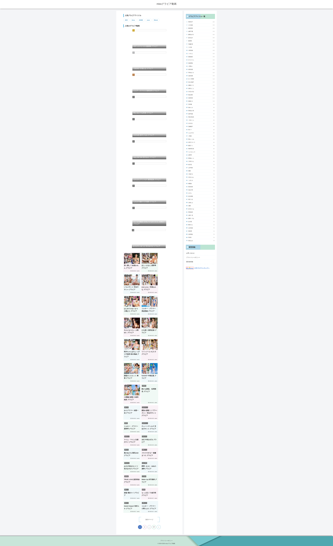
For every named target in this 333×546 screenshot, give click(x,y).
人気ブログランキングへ (201, 268)
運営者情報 (189, 261)
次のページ (149, 519)
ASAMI (141, 20)
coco (148, 20)
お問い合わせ (190, 253)
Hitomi (156, 20)
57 (154, 527)
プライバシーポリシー (193, 257)
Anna (133, 20)
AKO (126, 20)
